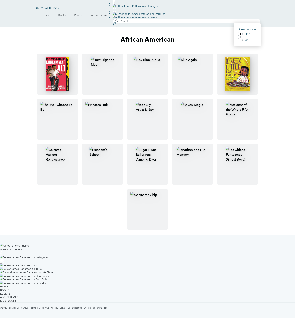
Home (46, 15)
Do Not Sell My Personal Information (89, 307)
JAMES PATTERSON (46, 8)
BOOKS (4, 290)
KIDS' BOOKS (8, 300)
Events (78, 15)
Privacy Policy (51, 307)
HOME (4, 286)
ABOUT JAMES (9, 297)
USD (247, 34)
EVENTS (5, 293)
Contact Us (65, 307)
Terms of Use (36, 307)
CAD (248, 40)
